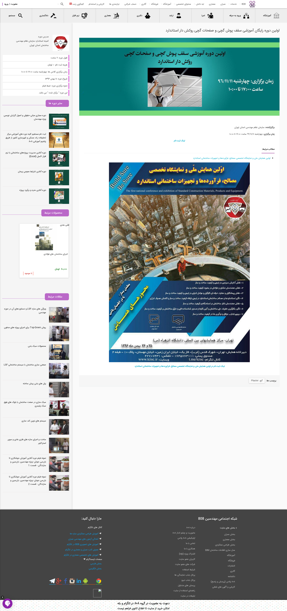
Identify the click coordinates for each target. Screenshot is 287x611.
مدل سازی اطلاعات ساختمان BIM (220, 550)
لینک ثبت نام (179, 141)
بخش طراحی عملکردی (225, 545)
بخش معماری (229, 539)
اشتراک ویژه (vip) (187, 554)
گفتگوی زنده (78, 4)
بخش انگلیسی (95, 569)
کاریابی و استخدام (96, 4)
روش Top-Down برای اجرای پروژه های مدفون (25, 327)
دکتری (139, 15)
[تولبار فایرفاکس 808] (92, 582)
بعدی (62, 225)
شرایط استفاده (189, 570)
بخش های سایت (227, 528)
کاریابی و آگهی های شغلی (223, 587)
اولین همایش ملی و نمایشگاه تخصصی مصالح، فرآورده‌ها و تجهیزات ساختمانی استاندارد (231, 158)
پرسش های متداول (186, 585)
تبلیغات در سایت (188, 596)
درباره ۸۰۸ (190, 527)
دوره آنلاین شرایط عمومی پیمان (32, 171)
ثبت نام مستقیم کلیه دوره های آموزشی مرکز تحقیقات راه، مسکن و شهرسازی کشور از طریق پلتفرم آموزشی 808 (25, 137)
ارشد (171, 15)
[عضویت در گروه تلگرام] (52, 582)
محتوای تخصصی (183, 4)
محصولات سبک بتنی (37, 346)
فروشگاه (154, 4)
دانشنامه (231, 576)
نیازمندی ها (114, 4)
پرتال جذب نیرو (188, 580)
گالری (143, 4)
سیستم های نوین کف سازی (34, 421)
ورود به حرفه (235, 15)
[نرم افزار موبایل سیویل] (85, 582)
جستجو (62, 4)
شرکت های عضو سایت (185, 564)
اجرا (203, 15)
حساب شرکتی (130, 4)
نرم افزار (75, 15)
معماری (212, 4)
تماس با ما (190, 543)
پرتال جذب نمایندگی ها (185, 575)
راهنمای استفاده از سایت (184, 591)
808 (244, 4)
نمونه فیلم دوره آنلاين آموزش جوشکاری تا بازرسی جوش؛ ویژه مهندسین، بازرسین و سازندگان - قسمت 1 (27, 461)
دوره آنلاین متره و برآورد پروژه (32, 190)
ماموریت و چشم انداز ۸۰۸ (184, 533)
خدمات (234, 4)
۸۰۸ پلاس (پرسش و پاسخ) (223, 582)
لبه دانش (200, 4)
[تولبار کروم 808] (99, 582)
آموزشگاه (167, 4)
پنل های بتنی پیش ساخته (34, 383)
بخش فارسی (95, 564)
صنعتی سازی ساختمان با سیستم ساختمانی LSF (25, 365)
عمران (223, 4)
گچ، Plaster (257, 380)
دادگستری (43, 15)
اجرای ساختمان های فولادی (56, 254)
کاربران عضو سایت (187, 559)
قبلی (67, 225)
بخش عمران (229, 534)
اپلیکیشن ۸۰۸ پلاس (186, 538)
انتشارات (231, 566)
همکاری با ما (189, 549)
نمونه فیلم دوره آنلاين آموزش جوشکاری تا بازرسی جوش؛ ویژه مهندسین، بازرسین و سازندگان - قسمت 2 (27, 480)
